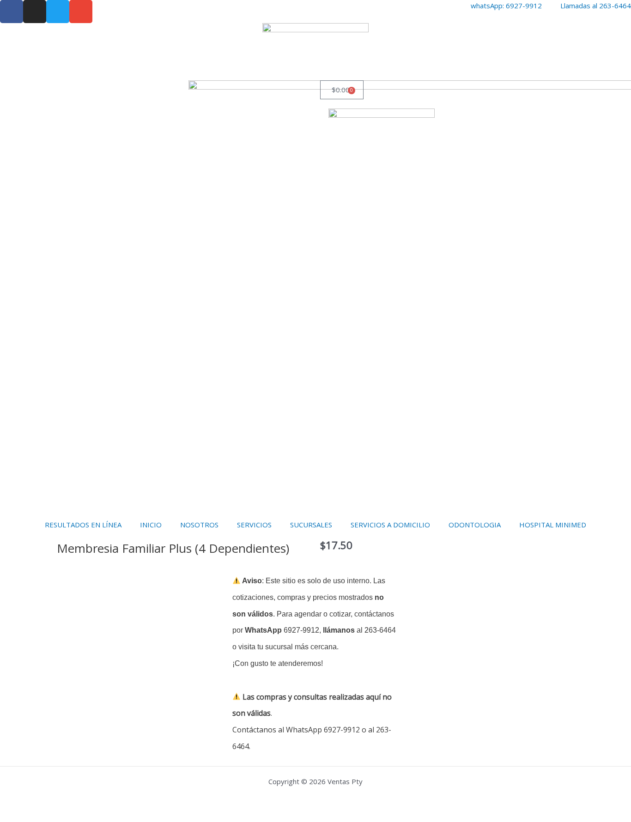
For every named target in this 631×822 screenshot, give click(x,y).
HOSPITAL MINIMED (552, 524)
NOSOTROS (199, 524)
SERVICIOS (254, 524)
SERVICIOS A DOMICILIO (390, 524)
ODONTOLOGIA (475, 524)
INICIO (151, 524)
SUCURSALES (311, 524)
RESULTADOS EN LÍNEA (83, 524)
